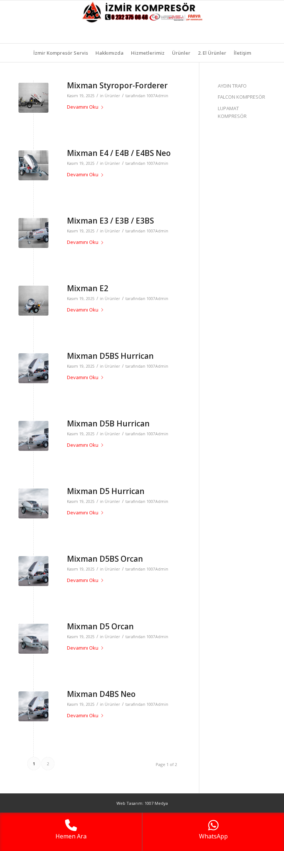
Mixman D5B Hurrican (108, 423)
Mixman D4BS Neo (101, 694)
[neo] (33, 165)
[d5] (33, 639)
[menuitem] (61, 53)
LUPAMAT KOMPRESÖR (232, 112)
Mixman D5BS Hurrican (110, 356)
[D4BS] (33, 706)
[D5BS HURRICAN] (33, 368)
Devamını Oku (82, 106)
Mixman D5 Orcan (100, 626)
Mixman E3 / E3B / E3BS (110, 220)
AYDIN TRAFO (232, 85)
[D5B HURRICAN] (33, 436)
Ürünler (112, 95)
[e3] (33, 301)
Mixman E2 (87, 288)
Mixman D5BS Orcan (105, 559)
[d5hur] (33, 503)
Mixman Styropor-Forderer (117, 85)
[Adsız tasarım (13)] (142, 21)
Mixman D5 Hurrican (106, 491)
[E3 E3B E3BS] (33, 233)
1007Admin (157, 95)
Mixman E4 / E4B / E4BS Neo (119, 153)
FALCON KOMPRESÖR (241, 96)
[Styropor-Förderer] (33, 98)
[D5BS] (33, 571)
